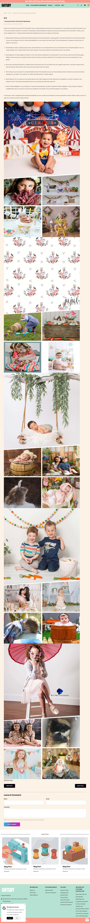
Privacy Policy (9, 914)
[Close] (24, 904)
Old (10, 13)
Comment (7, 807)
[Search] (78, 5)
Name (5, 799)
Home (5, 13)
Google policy (16, 914)
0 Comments (20, 23)
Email (47, 799)
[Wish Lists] (85, 5)
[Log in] (81, 5)
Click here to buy (8, 780)
